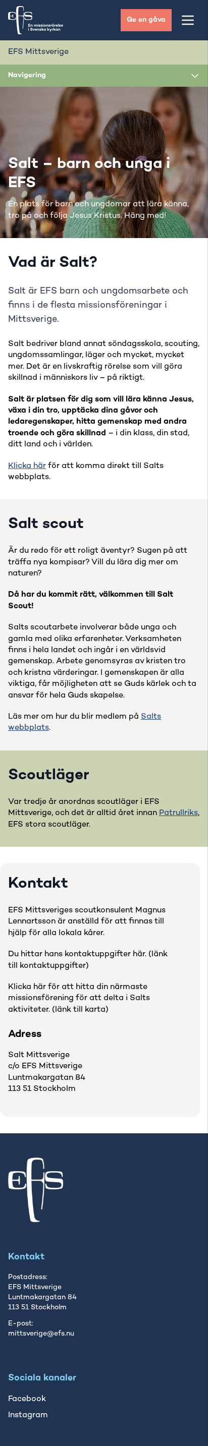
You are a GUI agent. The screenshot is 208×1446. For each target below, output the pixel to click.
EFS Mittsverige (38, 52)
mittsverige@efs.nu (41, 1333)
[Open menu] (188, 20)
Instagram (28, 1415)
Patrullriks (178, 813)
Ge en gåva (146, 20)
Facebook (27, 1399)
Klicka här (27, 466)
